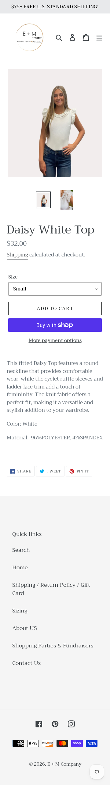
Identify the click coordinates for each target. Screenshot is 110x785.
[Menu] (99, 37)
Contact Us (26, 663)
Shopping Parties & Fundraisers (52, 645)
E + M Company (64, 764)
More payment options (55, 340)
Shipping (17, 254)
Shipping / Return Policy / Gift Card (51, 589)
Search (21, 550)
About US (24, 628)
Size (13, 277)
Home (20, 567)
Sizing (19, 611)
